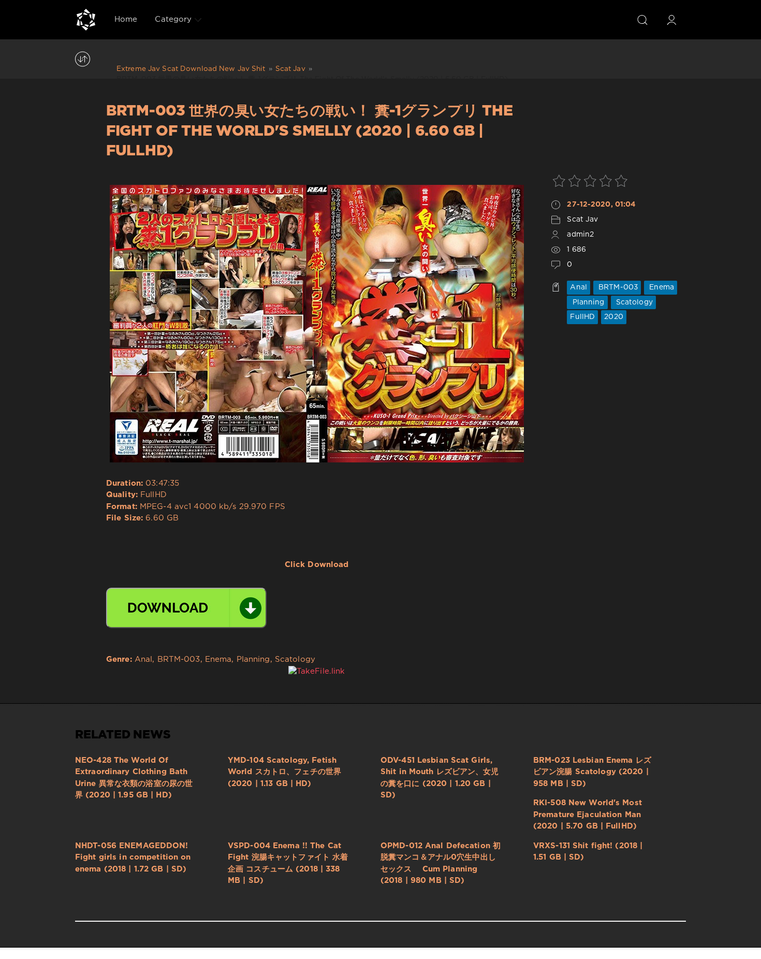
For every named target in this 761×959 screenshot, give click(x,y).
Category (173, 19)
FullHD (582, 317)
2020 (613, 317)
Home (125, 19)
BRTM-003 (617, 287)
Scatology (633, 302)
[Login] (671, 19)
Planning (587, 302)
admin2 (580, 234)
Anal (578, 287)
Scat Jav (582, 219)
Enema (660, 287)
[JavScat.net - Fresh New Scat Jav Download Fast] (86, 19)
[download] (186, 608)
